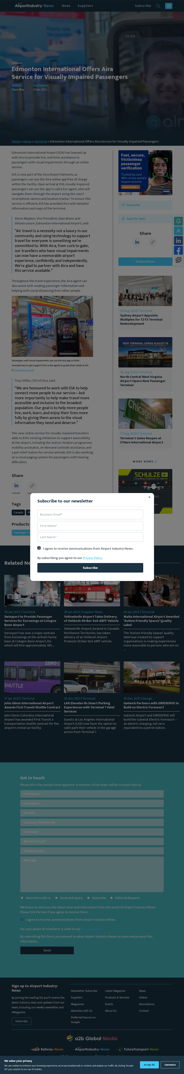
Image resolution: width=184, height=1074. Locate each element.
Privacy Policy (92, 558)
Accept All (149, 1065)
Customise (170, 1065)
